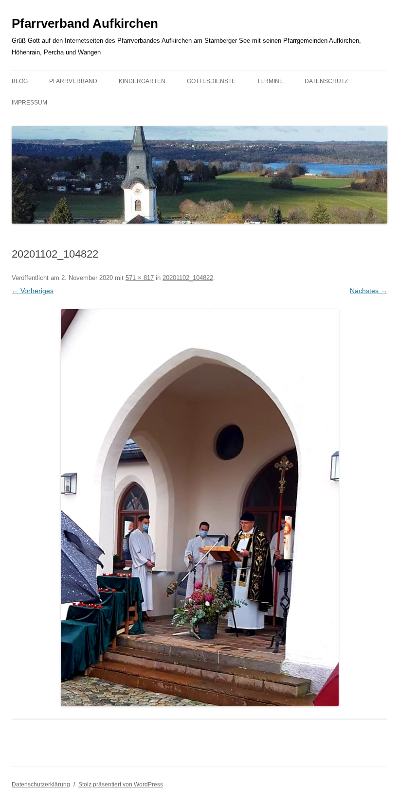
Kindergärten (142, 81)
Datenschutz (326, 81)
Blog (20, 81)
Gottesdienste (211, 81)
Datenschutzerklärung (41, 784)
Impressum (29, 102)
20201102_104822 (188, 277)
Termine (270, 81)
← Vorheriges (33, 291)
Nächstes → (368, 291)
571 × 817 (140, 277)
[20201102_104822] (199, 507)
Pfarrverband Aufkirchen (85, 23)
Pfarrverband (73, 81)
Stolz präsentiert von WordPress (120, 784)
